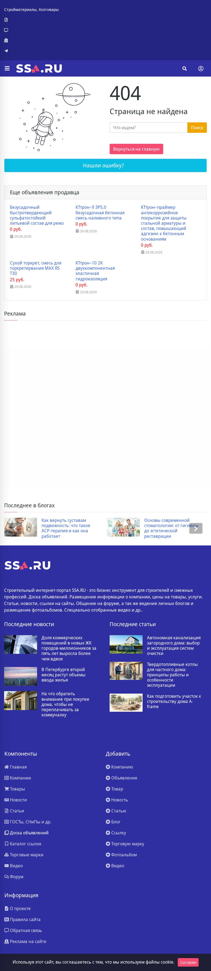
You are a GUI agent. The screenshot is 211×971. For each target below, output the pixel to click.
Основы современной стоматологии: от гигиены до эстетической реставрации (171, 528)
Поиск (197, 128)
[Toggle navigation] (201, 68)
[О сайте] (31, 20)
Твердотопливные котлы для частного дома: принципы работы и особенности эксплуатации (172, 675)
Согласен (188, 962)
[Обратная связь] (31, 30)
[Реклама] (31, 40)
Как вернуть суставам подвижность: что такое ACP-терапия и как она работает (65, 528)
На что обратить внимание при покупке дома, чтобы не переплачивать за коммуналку (65, 704)
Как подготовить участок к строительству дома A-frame (174, 702)
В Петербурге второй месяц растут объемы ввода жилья (63, 675)
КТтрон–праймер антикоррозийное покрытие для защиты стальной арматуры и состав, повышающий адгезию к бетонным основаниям (164, 223)
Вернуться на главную (136, 149)
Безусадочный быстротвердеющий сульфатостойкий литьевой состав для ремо (37, 215)
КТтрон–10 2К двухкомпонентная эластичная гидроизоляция (95, 271)
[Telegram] (31, 51)
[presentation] (15, 528)
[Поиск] (184, 68)
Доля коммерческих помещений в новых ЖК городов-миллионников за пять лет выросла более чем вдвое (68, 648)
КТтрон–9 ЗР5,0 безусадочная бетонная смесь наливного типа (100, 213)
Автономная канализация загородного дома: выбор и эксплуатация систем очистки (174, 645)
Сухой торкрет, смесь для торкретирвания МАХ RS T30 (35, 268)
